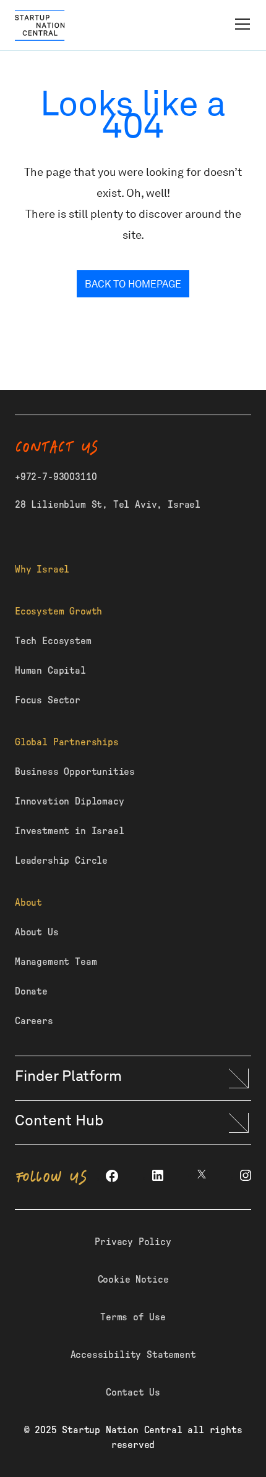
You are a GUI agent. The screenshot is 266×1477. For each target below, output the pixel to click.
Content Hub (59, 1120)
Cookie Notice (133, 1280)
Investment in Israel (69, 831)
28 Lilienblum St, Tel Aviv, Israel (107, 505)
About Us (37, 932)
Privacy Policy (133, 1242)
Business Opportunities (75, 772)
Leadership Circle (61, 861)
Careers (34, 1021)
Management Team (56, 962)
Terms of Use (133, 1317)
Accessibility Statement (133, 1355)
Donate (31, 991)
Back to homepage (133, 284)
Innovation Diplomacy (69, 801)
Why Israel (42, 569)
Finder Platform (68, 1076)
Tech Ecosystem (53, 641)
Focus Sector (47, 700)
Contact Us (133, 1392)
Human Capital (50, 671)
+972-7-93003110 (56, 477)
